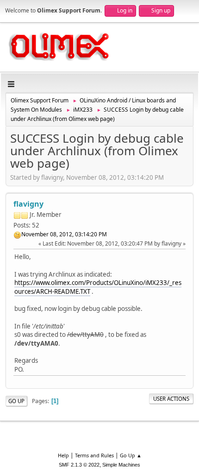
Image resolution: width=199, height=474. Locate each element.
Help (63, 455)
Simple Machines (121, 465)
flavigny (28, 204)
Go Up (16, 401)
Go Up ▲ (131, 455)
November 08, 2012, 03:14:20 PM (64, 234)
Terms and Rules (94, 455)
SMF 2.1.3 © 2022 (79, 465)
